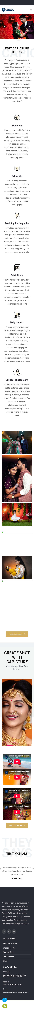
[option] (17, 872)
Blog (5, 961)
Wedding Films (9, 948)
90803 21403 (17, 985)
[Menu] (31, 9)
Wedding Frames (10, 943)
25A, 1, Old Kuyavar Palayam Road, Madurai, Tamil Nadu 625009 (14, 976)
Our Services (8, 956)
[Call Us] (4, 1000)
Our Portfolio (8, 952)
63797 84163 (7, 985)
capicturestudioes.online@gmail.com (15, 992)
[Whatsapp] (4, 1006)
